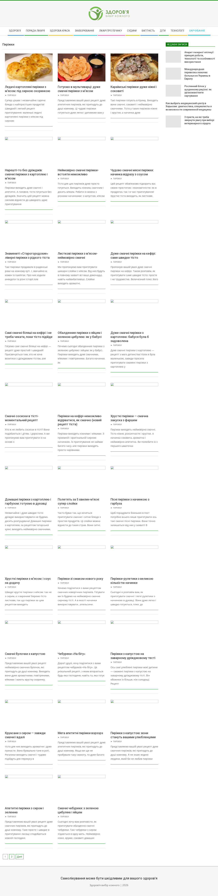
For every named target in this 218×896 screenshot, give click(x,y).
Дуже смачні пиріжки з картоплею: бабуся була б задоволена (130, 337)
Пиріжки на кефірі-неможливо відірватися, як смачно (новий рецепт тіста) (80, 420)
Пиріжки (11, 95)
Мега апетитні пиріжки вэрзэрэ (80, 733)
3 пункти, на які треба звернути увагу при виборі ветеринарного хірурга (199, 120)
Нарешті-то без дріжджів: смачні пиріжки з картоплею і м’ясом (26, 174)
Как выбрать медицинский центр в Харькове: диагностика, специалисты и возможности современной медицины (189, 106)
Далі (19, 856)
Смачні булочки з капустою (25, 654)
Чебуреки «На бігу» (71, 654)
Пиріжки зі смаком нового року (80, 578)
